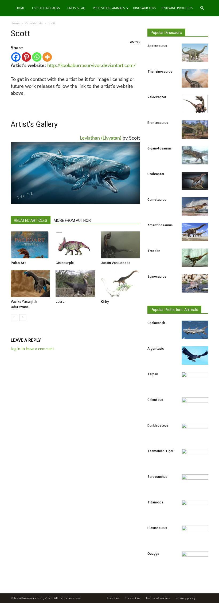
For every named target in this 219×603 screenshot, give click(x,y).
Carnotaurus (156, 200)
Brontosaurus (157, 123)
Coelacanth (156, 323)
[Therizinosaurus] (195, 78)
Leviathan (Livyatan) (100, 138)
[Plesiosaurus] (195, 535)
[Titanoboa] (195, 509)
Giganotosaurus (159, 148)
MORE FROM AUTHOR (72, 220)
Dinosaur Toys (144, 8)
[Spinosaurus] (195, 283)
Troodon (153, 251)
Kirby (105, 301)
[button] (201, 8)
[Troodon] (195, 258)
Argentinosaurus (160, 225)
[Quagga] (195, 560)
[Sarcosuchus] (195, 483)
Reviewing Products (177, 8)
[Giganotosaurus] (195, 155)
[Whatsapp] (36, 57)
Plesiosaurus (157, 528)
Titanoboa (155, 502)
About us (113, 598)
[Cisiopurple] (75, 244)
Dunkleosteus (158, 425)
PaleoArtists (34, 23)
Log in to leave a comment (32, 349)
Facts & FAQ (76, 8)
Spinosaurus (156, 276)
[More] (47, 57)
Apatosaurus (157, 46)
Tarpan (152, 374)
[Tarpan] (195, 381)
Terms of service (158, 598)
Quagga (153, 553)
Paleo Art (18, 263)
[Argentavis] (195, 355)
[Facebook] (16, 57)
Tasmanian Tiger (160, 451)
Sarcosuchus (157, 477)
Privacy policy (185, 598)
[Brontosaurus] (195, 129)
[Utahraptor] (195, 181)
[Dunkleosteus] (195, 432)
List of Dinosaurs (46, 8)
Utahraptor (155, 174)
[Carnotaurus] (195, 206)
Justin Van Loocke (115, 263)
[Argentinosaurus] (195, 232)
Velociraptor (156, 97)
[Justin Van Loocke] (120, 244)
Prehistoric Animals (109, 8)
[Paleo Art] (30, 244)
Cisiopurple (65, 263)
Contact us (132, 598)
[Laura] (75, 283)
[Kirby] (120, 283)
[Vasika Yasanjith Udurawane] (30, 283)
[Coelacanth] (195, 330)
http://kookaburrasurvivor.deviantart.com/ (91, 65)
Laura (60, 301)
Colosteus (155, 400)
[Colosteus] (195, 406)
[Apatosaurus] (195, 53)
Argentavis (155, 348)
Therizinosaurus (159, 71)
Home (20, 8)
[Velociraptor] (195, 104)
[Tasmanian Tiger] (195, 458)
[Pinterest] (26, 57)
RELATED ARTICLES (30, 220)
